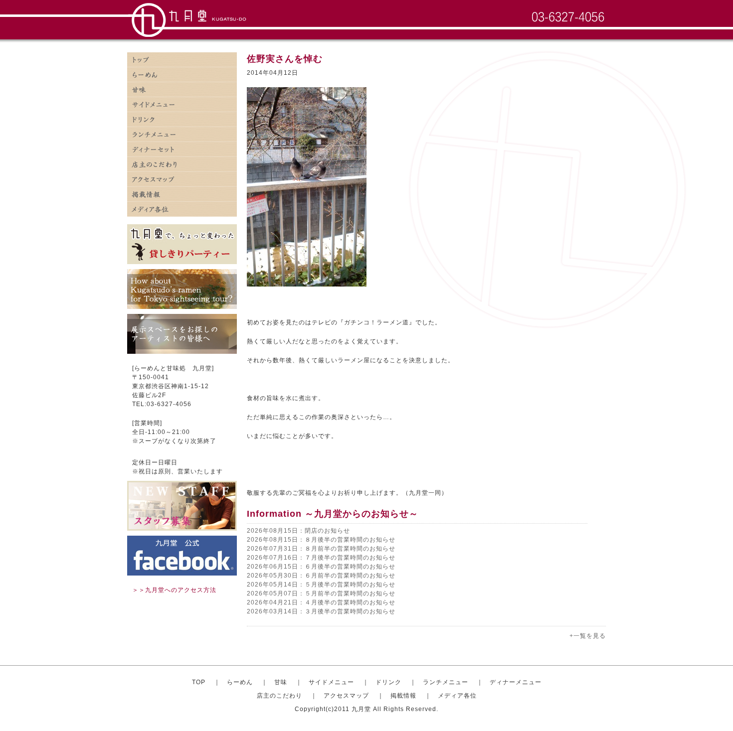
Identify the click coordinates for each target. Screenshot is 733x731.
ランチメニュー (182, 134)
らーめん (240, 682)
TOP (198, 682)
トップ (182, 59)
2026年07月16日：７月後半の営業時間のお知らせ (321, 557)
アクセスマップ (182, 179)
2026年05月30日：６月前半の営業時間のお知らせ (321, 575)
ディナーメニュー (516, 682)
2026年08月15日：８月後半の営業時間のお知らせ (321, 539)
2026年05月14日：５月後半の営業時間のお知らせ (321, 584)
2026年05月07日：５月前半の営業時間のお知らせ (321, 593)
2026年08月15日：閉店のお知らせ (298, 530)
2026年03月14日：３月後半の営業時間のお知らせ (321, 611)
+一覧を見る (587, 635)
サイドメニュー (182, 104)
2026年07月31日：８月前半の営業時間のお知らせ (321, 548)
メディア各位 (182, 209)
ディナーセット (182, 149)
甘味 (182, 89)
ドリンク (182, 119)
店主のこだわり (182, 164)
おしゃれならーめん (182, 74)
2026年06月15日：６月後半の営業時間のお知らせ (321, 566)
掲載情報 (182, 194)
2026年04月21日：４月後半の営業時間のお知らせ (321, 602)
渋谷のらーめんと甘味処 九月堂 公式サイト (190, 20)
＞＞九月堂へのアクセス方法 (174, 589)
